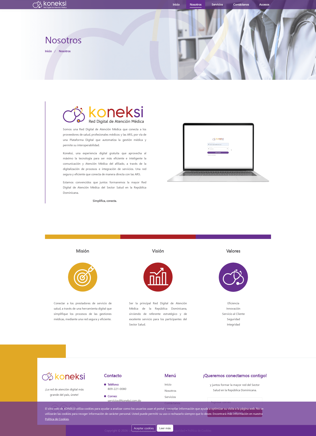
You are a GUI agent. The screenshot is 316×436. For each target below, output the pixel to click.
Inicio (176, 4)
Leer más (165, 428)
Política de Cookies (57, 419)
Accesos (264, 4)
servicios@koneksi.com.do (124, 400)
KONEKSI (69, 408)
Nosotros (196, 4)
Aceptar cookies (144, 428)
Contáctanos (241, 4)
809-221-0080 (117, 389)
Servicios (217, 4)
